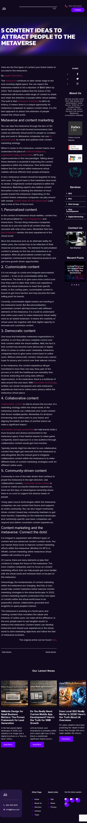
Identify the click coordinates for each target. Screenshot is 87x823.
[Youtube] (72, 800)
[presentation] (72, 285)
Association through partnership (17, 429)
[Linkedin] (78, 800)
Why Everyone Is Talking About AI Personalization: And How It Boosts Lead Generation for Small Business (42, 719)
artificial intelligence (35, 151)
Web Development (72, 210)
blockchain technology (45, 382)
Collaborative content (12, 404)
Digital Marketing (75, 217)
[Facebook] (67, 800)
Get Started (75, 248)
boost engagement (33, 219)
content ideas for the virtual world (30, 201)
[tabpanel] (75, 273)
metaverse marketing (28, 101)
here (54, 640)
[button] (75, 193)
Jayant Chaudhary (13, 75)
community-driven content (36, 483)
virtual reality (26, 155)
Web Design (73, 204)
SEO (70, 193)
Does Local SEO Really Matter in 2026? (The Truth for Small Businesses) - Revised (14, 716)
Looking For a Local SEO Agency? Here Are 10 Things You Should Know (75, 269)
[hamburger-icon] (54, 8)
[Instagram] (67, 805)
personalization (8, 232)
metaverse (11, 80)
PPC (70, 199)
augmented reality (10, 155)
